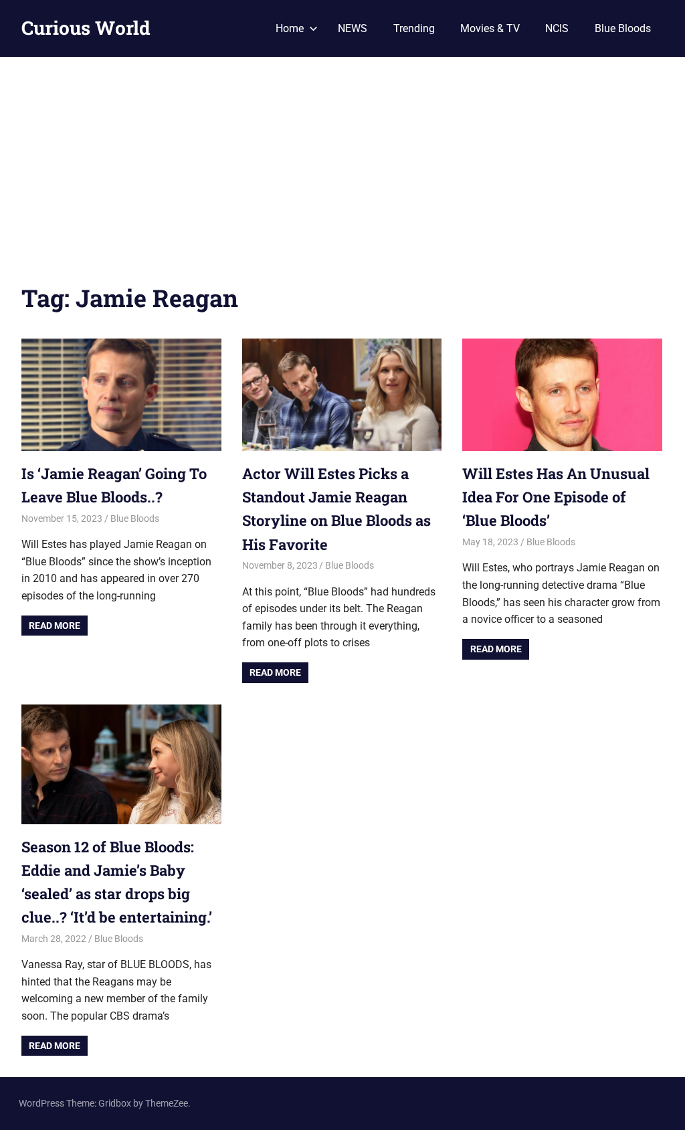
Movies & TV (490, 28)
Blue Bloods (623, 28)
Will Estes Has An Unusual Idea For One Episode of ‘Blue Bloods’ (556, 497)
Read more (54, 625)
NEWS (352, 28)
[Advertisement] (342, 157)
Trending (414, 28)
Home (290, 28)
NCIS (557, 28)
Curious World (86, 27)
